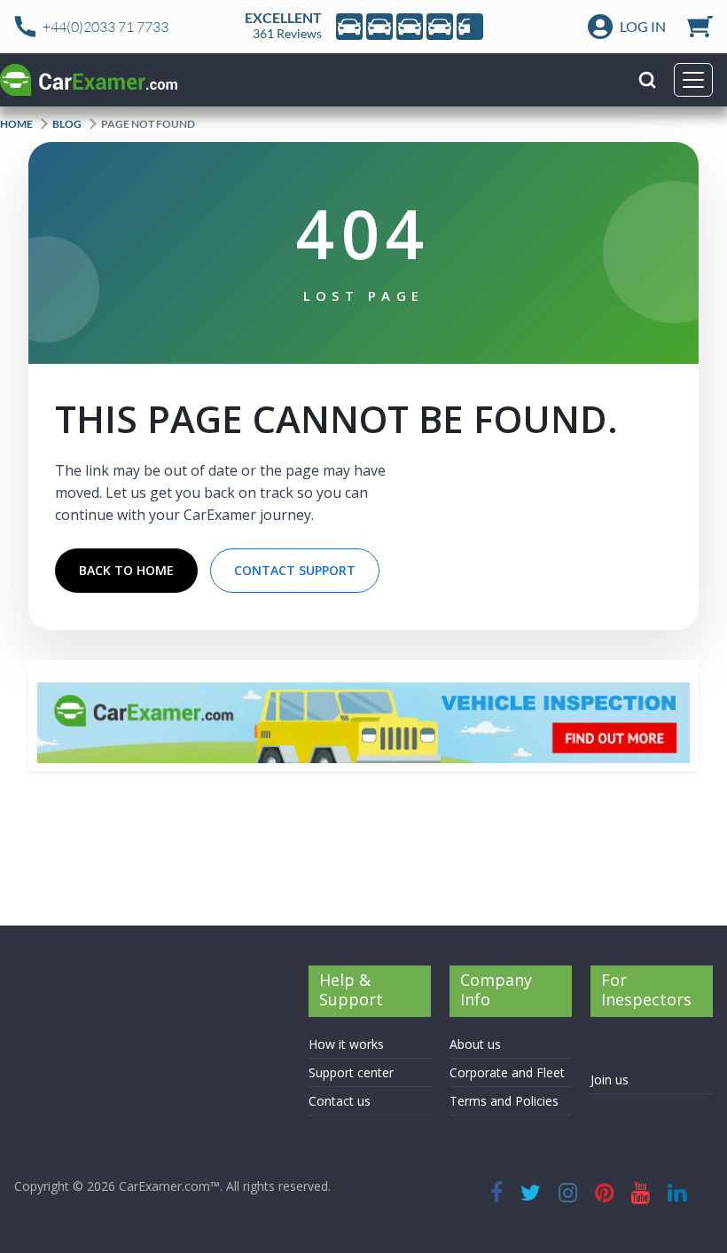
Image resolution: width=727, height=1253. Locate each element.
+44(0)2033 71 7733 (105, 26)
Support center (351, 1072)
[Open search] (647, 80)
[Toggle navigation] (693, 80)
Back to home (126, 570)
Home (16, 124)
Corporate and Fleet (507, 1072)
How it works (346, 1044)
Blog (67, 124)
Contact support (295, 570)
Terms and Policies (504, 1100)
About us (475, 1044)
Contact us (340, 1100)
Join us (609, 1079)
